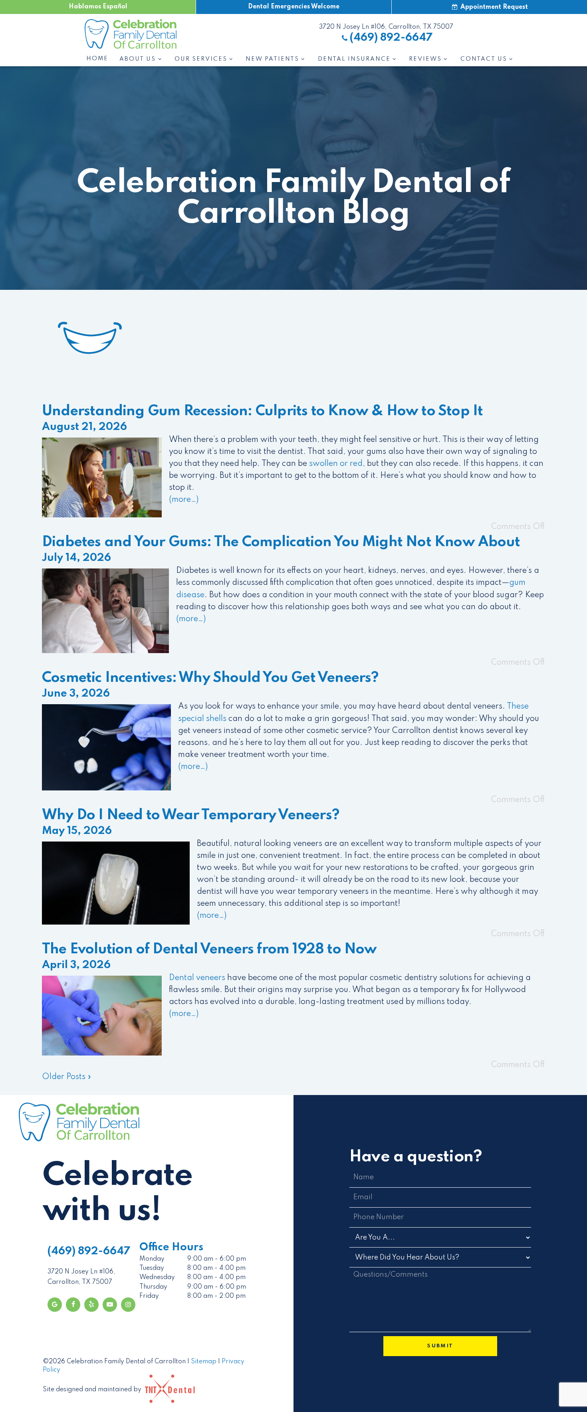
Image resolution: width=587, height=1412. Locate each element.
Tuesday (151, 1268)
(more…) (184, 500)
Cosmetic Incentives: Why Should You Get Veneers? (210, 678)
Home (97, 58)
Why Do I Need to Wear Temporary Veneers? (190, 815)
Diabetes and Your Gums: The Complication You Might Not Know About (281, 542)
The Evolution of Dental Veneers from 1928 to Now (209, 949)
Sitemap (203, 1362)
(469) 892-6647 (391, 37)
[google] (55, 1304)
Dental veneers (197, 978)
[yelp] (91, 1304)
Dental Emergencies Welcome (293, 7)
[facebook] (73, 1304)
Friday (149, 1296)
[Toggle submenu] (159, 59)
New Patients (272, 59)
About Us (137, 59)
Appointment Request (493, 7)
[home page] (130, 34)
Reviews (425, 59)
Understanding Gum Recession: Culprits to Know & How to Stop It (262, 411)
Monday (152, 1259)
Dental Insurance (354, 59)
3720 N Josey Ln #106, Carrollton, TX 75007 (386, 27)
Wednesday (157, 1277)
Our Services (201, 59)
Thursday (153, 1287)
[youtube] (110, 1304)
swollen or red (336, 464)
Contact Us (483, 59)
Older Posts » (66, 1077)
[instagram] (128, 1304)
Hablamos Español (98, 7)
